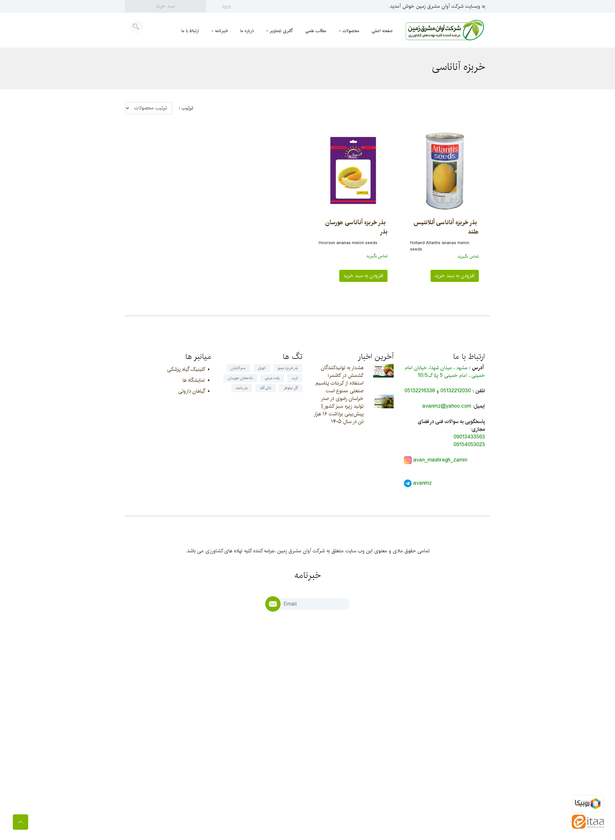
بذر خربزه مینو (288, 368)
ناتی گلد (265, 388)
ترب (295, 378)
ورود (226, 6)
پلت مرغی (272, 378)
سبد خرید (165, 6)
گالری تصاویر (281, 31)
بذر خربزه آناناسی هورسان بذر (356, 227)
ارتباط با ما (190, 31)
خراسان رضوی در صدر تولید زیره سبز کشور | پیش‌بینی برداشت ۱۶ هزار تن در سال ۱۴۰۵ (339, 410)
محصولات (350, 31)
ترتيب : (182, 108)
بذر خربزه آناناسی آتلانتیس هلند (446, 227)
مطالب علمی (315, 31)
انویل (262, 368)
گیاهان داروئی (191, 391)
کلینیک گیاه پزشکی (186, 369)
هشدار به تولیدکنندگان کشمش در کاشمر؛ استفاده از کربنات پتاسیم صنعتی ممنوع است (340, 379)
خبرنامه (221, 31)
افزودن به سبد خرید (455, 275)
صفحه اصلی (382, 31)
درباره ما (247, 31)
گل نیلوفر (290, 388)
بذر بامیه (242, 388)
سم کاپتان (238, 368)
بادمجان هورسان (240, 378)
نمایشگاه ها (194, 380)
